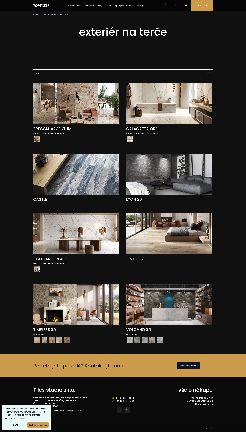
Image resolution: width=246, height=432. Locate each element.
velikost (45, 14)
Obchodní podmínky (202, 397)
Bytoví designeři (122, 22)
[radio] (37, 139)
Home (36, 14)
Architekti (119, 16)
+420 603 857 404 (124, 401)
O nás (108, 5)
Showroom (202, 5)
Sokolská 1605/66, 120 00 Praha (61, 400)
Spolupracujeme (123, 5)
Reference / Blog (94, 5)
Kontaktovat (188, 365)
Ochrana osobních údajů (200, 400)
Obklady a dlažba (74, 5)
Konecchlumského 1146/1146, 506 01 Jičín (66, 397)
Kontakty (139, 5)
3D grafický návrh (203, 404)
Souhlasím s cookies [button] (38, 425)
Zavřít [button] (15, 425)
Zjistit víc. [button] (21, 418)
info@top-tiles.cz (125, 397)
